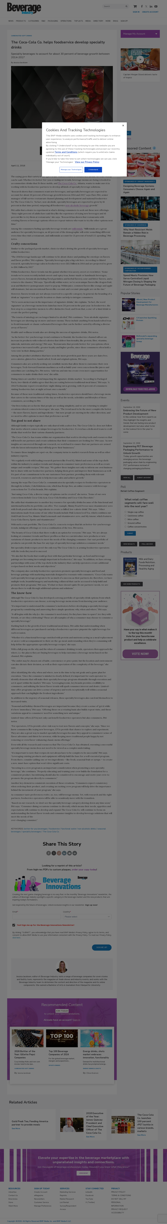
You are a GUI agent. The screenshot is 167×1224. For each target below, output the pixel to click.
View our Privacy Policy (87, 162)
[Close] (123, 125)
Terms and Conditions (66, 152)
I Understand (93, 170)
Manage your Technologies (71, 170)
